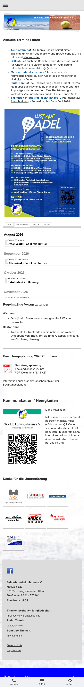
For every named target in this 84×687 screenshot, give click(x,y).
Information (10, 380)
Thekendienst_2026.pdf (29, 368)
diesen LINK (70, 428)
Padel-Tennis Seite (65, 94)
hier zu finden (31, 57)
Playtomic (35, 86)
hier (40, 75)
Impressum (14, 650)
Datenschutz (14, 645)
